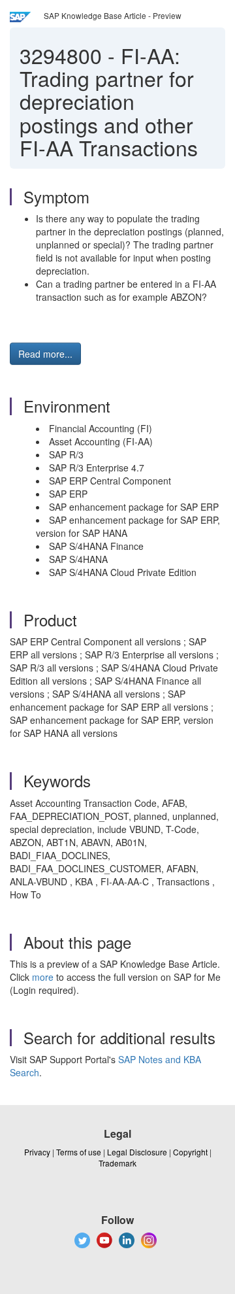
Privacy (37, 1151)
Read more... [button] (45, 353)
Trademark (117, 1162)
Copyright (190, 1151)
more (43, 976)
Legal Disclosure (137, 1151)
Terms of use (78, 1151)
